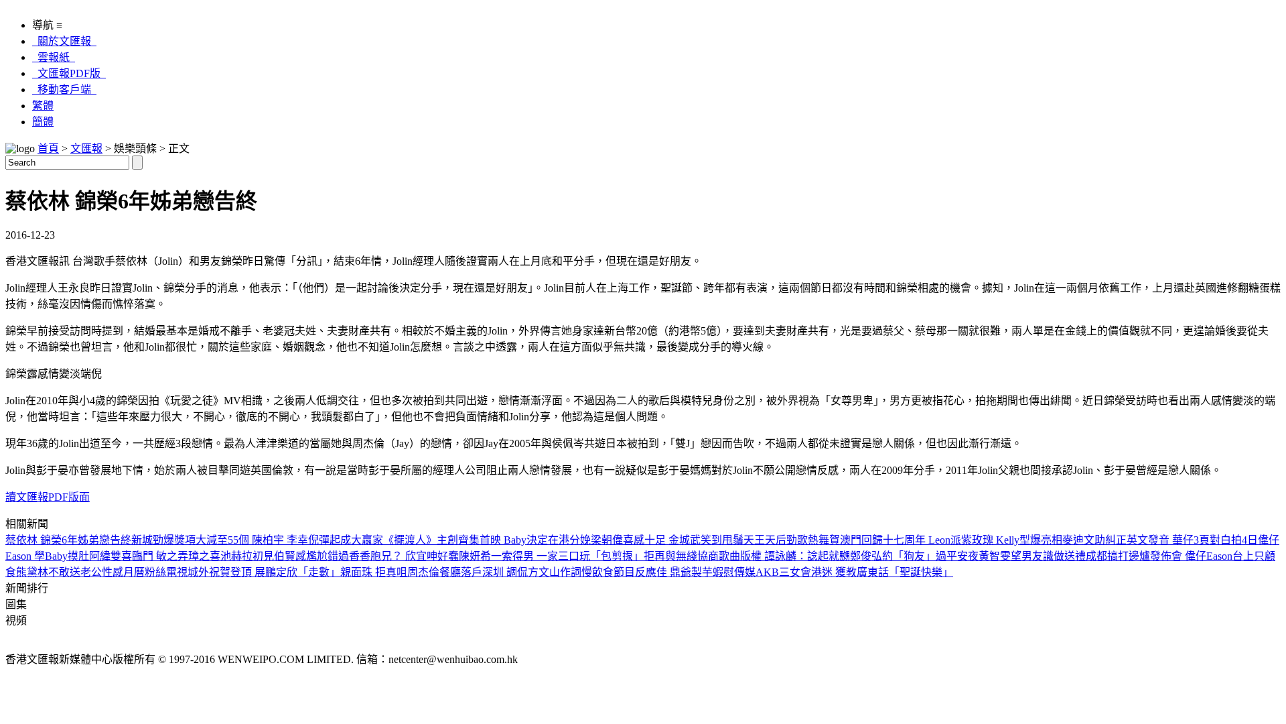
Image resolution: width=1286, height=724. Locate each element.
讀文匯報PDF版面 (47, 497)
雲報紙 (53, 57)
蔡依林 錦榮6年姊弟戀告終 (68, 540)
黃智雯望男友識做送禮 (1032, 556)
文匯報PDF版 (69, 73)
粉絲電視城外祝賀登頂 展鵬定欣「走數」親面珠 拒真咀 (276, 572)
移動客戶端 (64, 89)
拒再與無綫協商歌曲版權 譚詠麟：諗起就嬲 (747, 556)
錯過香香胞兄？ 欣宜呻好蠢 (393, 556)
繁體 (43, 105)
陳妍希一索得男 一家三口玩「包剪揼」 (551, 556)
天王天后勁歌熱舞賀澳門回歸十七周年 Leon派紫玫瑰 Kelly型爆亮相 (902, 540)
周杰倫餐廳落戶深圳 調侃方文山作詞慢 (499, 572)
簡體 (43, 121)
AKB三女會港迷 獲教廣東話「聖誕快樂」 (854, 572)
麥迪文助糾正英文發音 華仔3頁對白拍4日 (1160, 540)
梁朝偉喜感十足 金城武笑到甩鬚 (667, 540)
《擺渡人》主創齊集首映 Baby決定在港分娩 (487, 540)
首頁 (48, 148)
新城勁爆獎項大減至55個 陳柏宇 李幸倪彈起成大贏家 (257, 540)
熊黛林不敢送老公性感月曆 (80, 572)
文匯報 (86, 148)
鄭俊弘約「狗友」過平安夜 (914, 556)
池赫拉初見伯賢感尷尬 (274, 556)
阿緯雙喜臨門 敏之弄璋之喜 (154, 556)
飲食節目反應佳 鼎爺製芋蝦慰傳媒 (674, 572)
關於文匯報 (64, 41)
